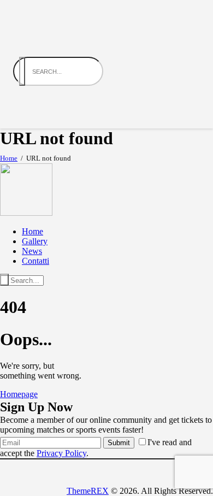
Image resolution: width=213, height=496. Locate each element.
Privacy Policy (61, 453)
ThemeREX (88, 490)
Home (8, 158)
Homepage (19, 394)
